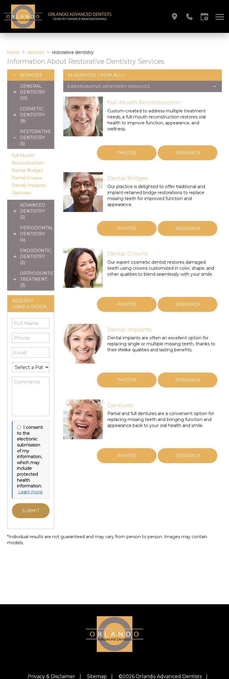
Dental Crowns (27, 178)
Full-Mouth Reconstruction (143, 102)
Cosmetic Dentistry (32, 114)
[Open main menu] (221, 16)
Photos (126, 152)
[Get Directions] (174, 16)
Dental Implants (28, 185)
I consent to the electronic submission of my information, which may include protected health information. (30, 457)
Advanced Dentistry (32, 211)
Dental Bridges (27, 170)
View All (111, 75)
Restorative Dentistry (35, 137)
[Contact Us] (204, 16)
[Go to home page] (58, 16)
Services (35, 52)
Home (13, 52)
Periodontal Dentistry (36, 233)
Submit (30, 510)
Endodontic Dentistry (35, 256)
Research (187, 152)
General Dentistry (32, 92)
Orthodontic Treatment (37, 279)
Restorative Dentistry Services (110, 86)
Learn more (30, 492)
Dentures (21, 193)
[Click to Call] (189, 16)
